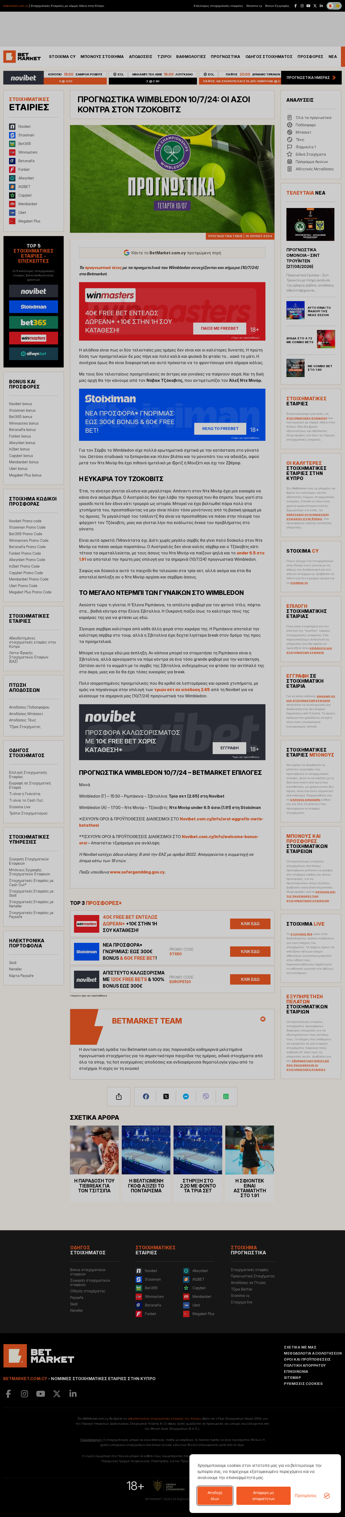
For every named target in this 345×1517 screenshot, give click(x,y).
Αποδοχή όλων (215, 1495)
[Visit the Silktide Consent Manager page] (327, 1496)
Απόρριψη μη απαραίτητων (263, 1495)
